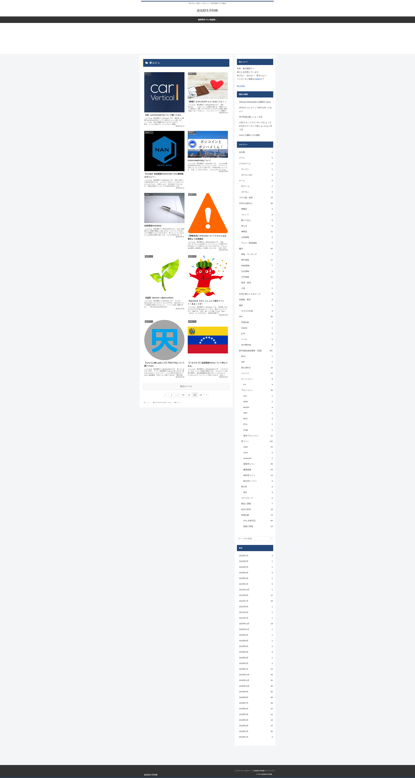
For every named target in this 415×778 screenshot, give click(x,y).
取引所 (257, 487)
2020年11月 (256, 629)
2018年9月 (256, 692)
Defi (257, 362)
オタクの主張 (257, 311)
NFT (256, 316)
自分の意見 (257, 509)
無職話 (257, 209)
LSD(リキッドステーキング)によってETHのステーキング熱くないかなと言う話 (255, 126)
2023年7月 (256, 556)
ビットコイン (257, 379)
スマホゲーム (256, 164)
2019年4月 (256, 652)
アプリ (256, 158)
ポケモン (257, 192)
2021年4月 (256, 612)
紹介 (258, 492)
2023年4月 (256, 573)
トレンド (257, 214)
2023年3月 (256, 578)
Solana (257, 328)
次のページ (186, 386)
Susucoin (258, 458)
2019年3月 (256, 658)
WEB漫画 (257, 266)
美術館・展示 (256, 299)
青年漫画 (257, 260)
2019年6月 (256, 641)
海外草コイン (258, 475)
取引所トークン (258, 481)
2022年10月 (256, 590)
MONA (258, 407)
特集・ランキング (257, 254)
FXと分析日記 (258, 521)
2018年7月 (256, 703)
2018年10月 (256, 686)
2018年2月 (256, 731)
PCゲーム (257, 186)
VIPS (258, 453)
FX (258, 385)
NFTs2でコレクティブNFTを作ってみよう (255, 109)
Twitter (257, 79)
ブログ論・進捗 (256, 197)
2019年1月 (256, 669)
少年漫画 (257, 277)
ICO (258, 396)
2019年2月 (256, 663)
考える (257, 226)
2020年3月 (256, 635)
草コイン (257, 441)
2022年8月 (256, 595)
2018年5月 (256, 714)
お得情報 (257, 237)
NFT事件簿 (257, 345)
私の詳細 (241, 86)
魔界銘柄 (258, 470)
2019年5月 (256, 646)
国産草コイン (258, 464)
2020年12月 (256, 624)
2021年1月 (256, 618)
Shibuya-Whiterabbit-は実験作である (255, 102)
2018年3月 (256, 726)
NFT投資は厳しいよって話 (250, 117)
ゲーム (256, 180)
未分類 (256, 152)
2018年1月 (256, 737)
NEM (258, 402)
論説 (256, 305)
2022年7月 (256, 601)
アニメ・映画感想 (257, 243)
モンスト (257, 169)
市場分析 (257, 322)
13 (201, 395)
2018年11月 (256, 680)
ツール (257, 339)
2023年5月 (256, 567)
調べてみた (257, 220)
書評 (256, 249)
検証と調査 (257, 504)
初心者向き (257, 368)
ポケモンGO (257, 175)
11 (189, 395)
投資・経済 (257, 283)
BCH (258, 419)
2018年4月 (256, 720)
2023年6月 (256, 561)
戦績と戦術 (258, 526)
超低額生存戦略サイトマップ (263, 771)
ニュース (257, 373)
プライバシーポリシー (243, 771)
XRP (258, 413)
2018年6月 (256, 709)
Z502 (258, 447)
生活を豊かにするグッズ (256, 294)
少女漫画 (257, 271)
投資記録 (257, 515)
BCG (257, 356)
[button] (271, 538)
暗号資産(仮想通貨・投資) (256, 351)
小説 (257, 288)
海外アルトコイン (258, 436)
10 (183, 395)
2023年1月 (256, 584)
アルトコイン (257, 390)
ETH (257, 334)
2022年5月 (256, 607)
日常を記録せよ (256, 203)
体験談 (257, 231)
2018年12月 (256, 675)
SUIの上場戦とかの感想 (249, 135)
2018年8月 (256, 697)
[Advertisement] (207, 39)
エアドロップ (257, 498)
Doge (258, 430)
